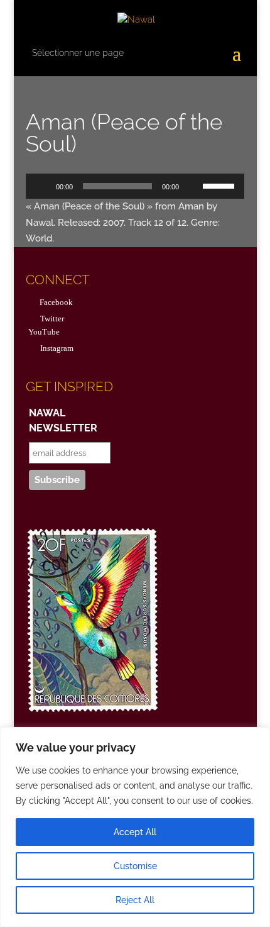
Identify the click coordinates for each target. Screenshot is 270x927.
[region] (135, 827)
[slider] (220, 185)
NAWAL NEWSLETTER (63, 420)
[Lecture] (42, 186)
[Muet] (192, 186)
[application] (135, 186)
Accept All (135, 832)
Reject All (135, 900)
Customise (135, 866)
